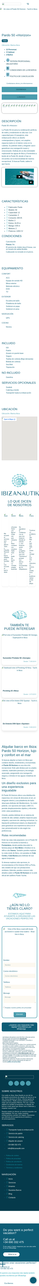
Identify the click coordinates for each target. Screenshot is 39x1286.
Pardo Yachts (21, 875)
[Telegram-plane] (22, 1083)
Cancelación (11, 242)
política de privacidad (24, 1008)
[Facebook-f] (10, 1083)
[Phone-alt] (7, 1204)
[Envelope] (3, 1204)
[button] (19, 83)
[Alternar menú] (28, 4)
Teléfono (6, 982)
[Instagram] (16, 1083)
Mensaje (6, 993)
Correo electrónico (10, 971)
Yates (5, 41)
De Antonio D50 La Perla (25, 865)
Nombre (6, 960)
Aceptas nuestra (18, 1008)
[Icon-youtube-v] (28, 1083)
